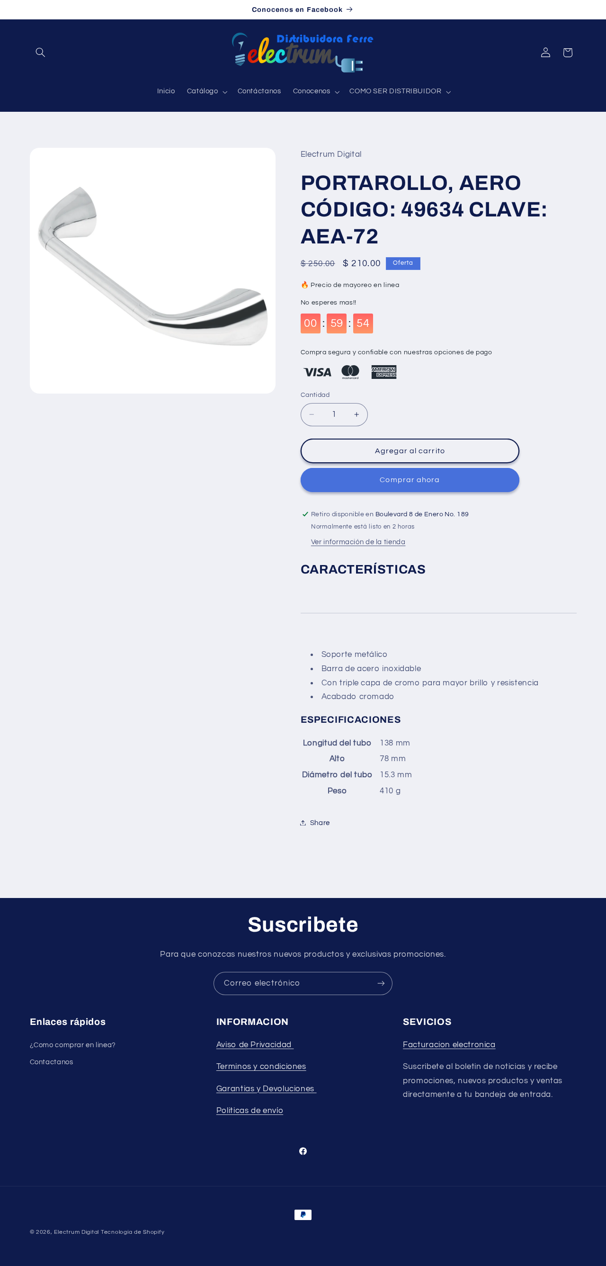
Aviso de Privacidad (255, 1045)
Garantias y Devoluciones (265, 1088)
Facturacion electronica (449, 1045)
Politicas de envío (249, 1110)
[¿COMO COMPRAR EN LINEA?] (315, 1088)
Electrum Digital (76, 1232)
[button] (41, 52)
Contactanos (51, 1062)
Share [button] (320, 822)
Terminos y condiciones (261, 1066)
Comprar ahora (410, 480)
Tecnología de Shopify (132, 1232)
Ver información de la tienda (358, 541)
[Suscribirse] (381, 983)
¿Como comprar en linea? (73, 1045)
